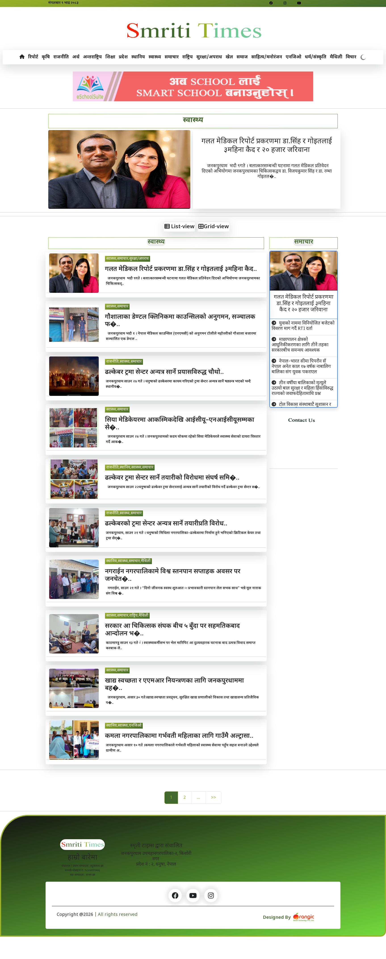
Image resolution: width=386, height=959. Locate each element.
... (198, 798)
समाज (242, 57)
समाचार (172, 57)
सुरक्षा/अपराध (209, 57)
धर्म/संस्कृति (315, 57)
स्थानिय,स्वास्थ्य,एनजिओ (123, 725)
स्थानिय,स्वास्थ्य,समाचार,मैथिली (128, 561)
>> (213, 798)
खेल (229, 57)
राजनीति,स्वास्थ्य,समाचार (124, 361)
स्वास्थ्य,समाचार (117, 306)
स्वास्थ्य (155, 57)
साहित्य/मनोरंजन (266, 57)
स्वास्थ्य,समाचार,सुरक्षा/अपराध (127, 258)
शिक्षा (110, 57)
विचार (351, 57)
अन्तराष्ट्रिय (92, 57)
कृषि (46, 57)
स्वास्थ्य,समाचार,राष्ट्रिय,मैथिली (127, 615)
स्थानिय (138, 57)
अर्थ (76, 57)
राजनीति (61, 57)
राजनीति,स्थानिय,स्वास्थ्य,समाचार (129, 467)
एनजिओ (293, 57)
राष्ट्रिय (187, 57)
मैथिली (336, 57)
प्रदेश (123, 57)
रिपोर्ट (33, 57)
